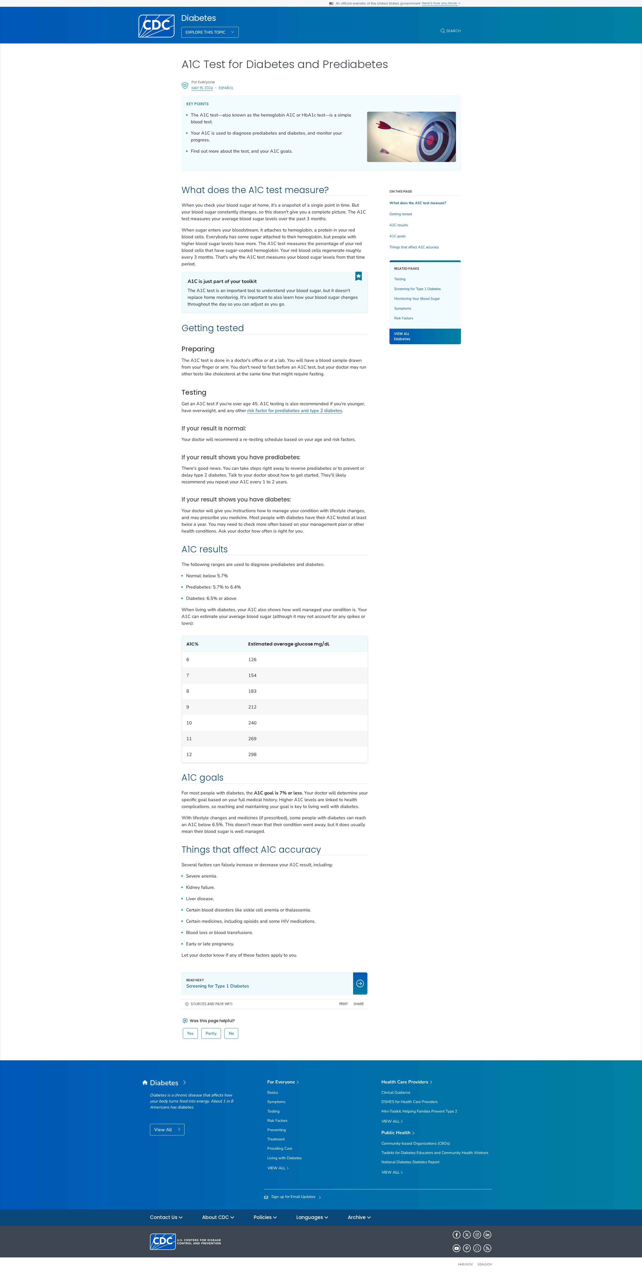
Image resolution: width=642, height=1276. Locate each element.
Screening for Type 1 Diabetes (417, 288)
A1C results (398, 225)
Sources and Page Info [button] (211, 1004)
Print (343, 1004)
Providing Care (279, 1148)
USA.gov (484, 1264)
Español (226, 87)
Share (359, 1004)
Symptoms (402, 308)
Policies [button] (263, 1217)
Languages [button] (310, 1217)
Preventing (276, 1129)
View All (163, 1130)
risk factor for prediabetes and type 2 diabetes (294, 411)
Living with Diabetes (284, 1158)
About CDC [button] (216, 1217)
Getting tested (400, 214)
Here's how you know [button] (440, 3)
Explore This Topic (206, 32)
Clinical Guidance (395, 1092)
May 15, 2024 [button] (202, 87)
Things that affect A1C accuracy (414, 247)
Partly (211, 1033)
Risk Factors (403, 318)
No (231, 1033)
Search (453, 30)
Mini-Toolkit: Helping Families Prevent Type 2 (419, 1111)
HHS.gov (465, 1264)
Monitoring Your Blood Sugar (417, 298)
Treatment (276, 1139)
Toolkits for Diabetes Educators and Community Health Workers (434, 1152)
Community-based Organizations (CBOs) (415, 1143)
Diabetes (198, 18)
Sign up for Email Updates (293, 1196)
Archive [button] (357, 1217)
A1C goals (397, 236)
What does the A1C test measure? (417, 203)
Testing (400, 279)
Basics (272, 1092)
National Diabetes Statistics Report (410, 1162)
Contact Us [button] (164, 1217)
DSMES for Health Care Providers (409, 1101)
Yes (190, 1033)
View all (277, 1168)
